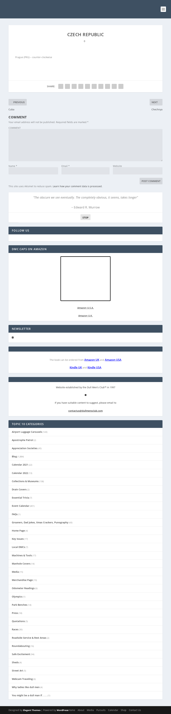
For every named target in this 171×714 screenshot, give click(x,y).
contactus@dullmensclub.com (85, 410)
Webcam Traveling (22, 679)
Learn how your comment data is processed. (77, 186)
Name (13, 166)
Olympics (17, 596)
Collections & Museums (25, 481)
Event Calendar (20, 505)
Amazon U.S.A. (85, 307)
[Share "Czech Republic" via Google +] (74, 86)
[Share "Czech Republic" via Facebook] (60, 86)
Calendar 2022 (20, 473)
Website (117, 166)
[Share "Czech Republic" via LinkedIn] (94, 86)
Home (72, 710)
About (81, 710)
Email (65, 166)
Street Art (17, 670)
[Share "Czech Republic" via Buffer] (101, 86)
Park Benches (19, 604)
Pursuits (101, 710)
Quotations (18, 621)
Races (15, 629)
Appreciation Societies (24, 448)
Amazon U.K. (85, 315)
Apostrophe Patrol (22, 440)
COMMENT (15, 127)
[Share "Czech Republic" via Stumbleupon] (107, 86)
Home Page (18, 530)
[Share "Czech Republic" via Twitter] (67, 86)
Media (15, 571)
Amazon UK (91, 360)
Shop (123, 710)
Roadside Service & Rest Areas (29, 637)
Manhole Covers (21, 563)
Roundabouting (21, 646)
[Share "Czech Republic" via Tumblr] (80, 86)
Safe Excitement (21, 654)
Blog (14, 456)
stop (84, 217)
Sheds (15, 662)
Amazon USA (113, 360)
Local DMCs (18, 547)
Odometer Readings (23, 588)
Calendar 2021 (20, 464)
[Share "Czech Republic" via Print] (121, 86)
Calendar (113, 710)
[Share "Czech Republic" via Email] (114, 86)
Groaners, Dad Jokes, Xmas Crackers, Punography (40, 522)
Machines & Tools (22, 555)
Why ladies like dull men (26, 687)
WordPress (62, 710)
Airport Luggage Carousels (27, 431)
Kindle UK (76, 367)
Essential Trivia (20, 497)
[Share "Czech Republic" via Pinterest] (87, 86)
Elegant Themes (31, 710)
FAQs (15, 514)
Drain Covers (19, 489)
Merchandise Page (22, 580)
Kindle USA (94, 367)
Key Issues (18, 538)
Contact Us (135, 710)
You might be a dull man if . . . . (29, 695)
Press (15, 613)
